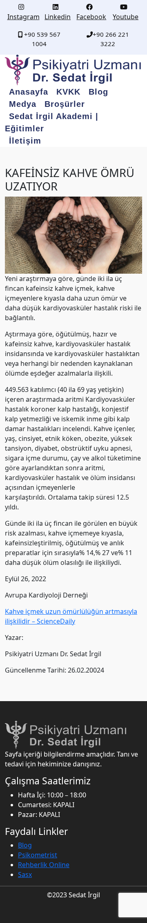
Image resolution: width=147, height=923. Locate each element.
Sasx (25, 874)
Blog (98, 91)
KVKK (68, 91)
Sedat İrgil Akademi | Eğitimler (51, 122)
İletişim (25, 140)
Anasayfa (28, 91)
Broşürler (65, 104)
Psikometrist (37, 854)
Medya (22, 104)
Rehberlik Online (43, 864)
